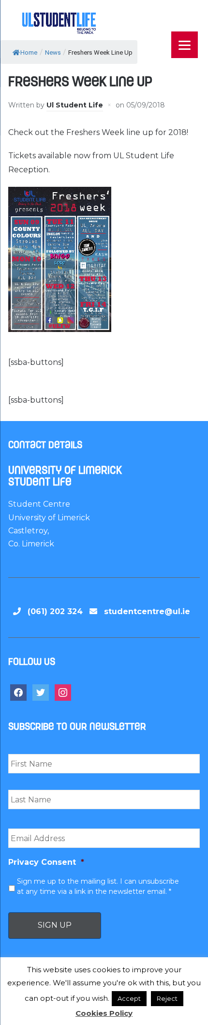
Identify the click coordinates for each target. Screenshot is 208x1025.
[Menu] (184, 44)
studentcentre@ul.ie (147, 611)
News (53, 52)
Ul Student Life (74, 105)
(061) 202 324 (55, 611)
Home (28, 52)
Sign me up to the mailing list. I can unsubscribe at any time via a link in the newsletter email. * (98, 886)
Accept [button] (129, 998)
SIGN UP (55, 925)
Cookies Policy (104, 1013)
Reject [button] (167, 998)
